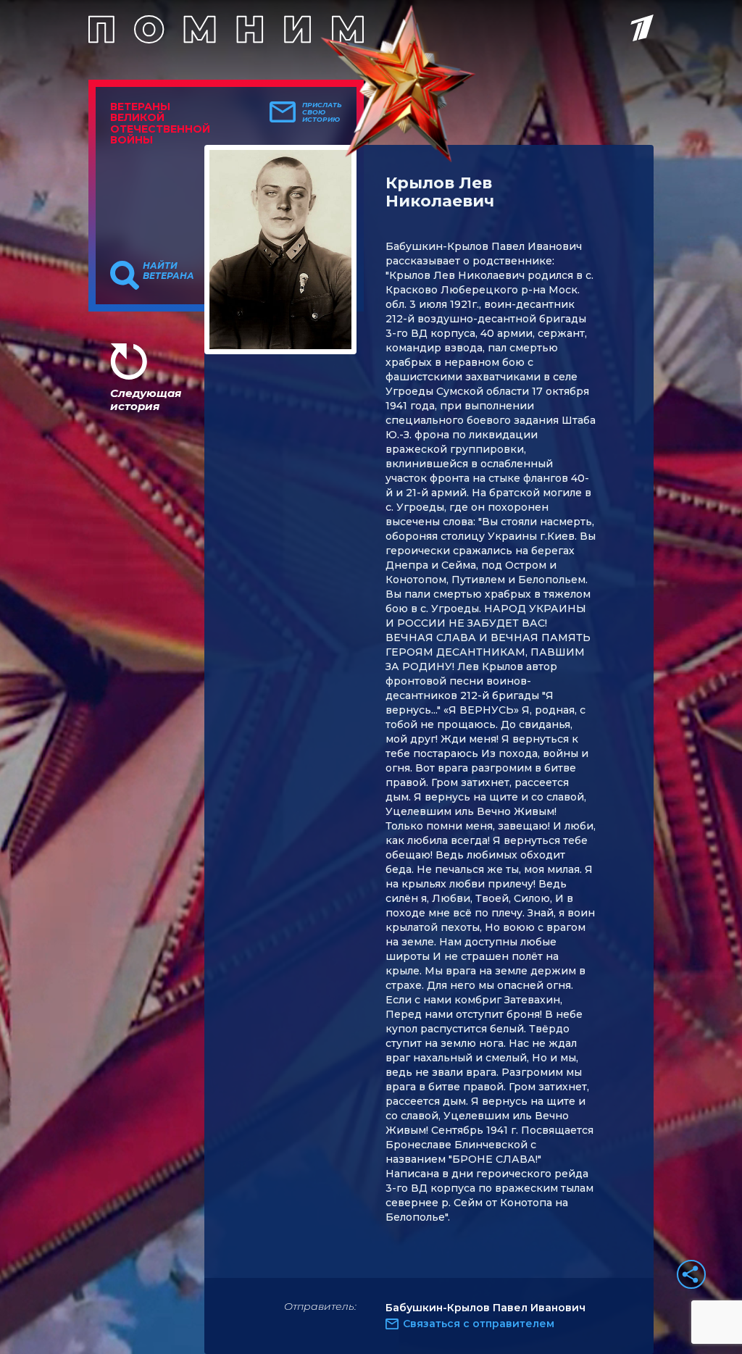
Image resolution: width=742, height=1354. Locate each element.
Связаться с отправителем (478, 1323)
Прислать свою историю (322, 112)
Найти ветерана (168, 271)
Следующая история (145, 399)
